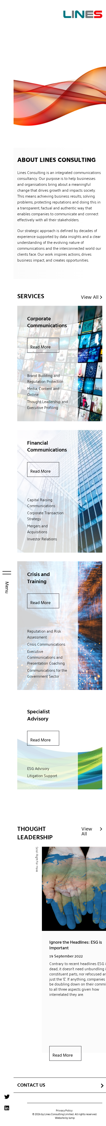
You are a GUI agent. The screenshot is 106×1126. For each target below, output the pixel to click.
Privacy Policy (64, 1110)
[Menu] (6, 573)
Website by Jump (65, 1118)
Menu (6, 587)
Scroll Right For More (37, 859)
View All (90, 297)
